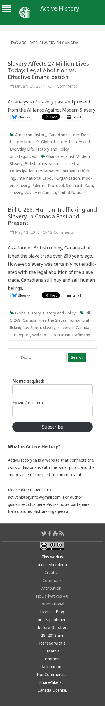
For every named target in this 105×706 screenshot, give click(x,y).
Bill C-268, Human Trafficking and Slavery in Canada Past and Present (52, 216)
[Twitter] (44, 533)
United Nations (72, 192)
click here (36, 504)
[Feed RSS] (61, 533)
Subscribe (52, 427)
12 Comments (61, 232)
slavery (16, 192)
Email (27, 402)
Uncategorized (23, 156)
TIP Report (20, 334)
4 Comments (65, 86)
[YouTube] (55, 533)
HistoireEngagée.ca (50, 511)
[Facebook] (50, 533)
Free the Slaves (53, 320)
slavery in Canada (40, 192)
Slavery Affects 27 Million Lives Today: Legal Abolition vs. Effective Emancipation (48, 70)
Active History (59, 8)
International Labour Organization (48, 178)
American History (30, 134)
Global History (54, 141)
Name (28, 381)
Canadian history (63, 134)
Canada (29, 320)
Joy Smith (32, 327)
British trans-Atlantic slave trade (54, 163)
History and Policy (52, 149)
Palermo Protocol (47, 185)
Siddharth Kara (79, 185)
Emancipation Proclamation (35, 170)
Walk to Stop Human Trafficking (61, 334)
